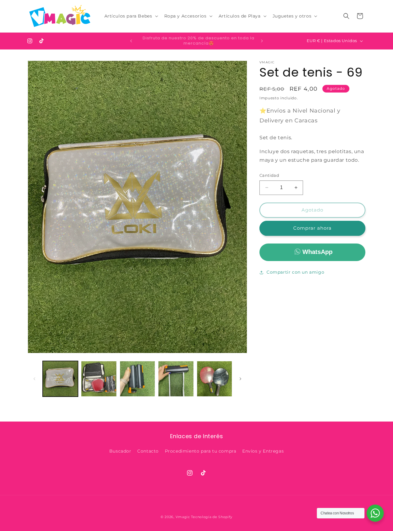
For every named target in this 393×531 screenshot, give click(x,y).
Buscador (120, 451)
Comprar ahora (312, 228)
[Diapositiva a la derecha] (240, 379)
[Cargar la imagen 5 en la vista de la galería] (214, 378)
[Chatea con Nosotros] (375, 513)
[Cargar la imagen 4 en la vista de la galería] (175, 378)
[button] (131, 16)
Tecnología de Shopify (211, 517)
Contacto (148, 451)
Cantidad (269, 175)
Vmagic (183, 517)
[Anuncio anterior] (131, 41)
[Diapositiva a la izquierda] (34, 379)
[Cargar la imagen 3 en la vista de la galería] (137, 378)
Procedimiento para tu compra (200, 451)
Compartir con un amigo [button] (295, 272)
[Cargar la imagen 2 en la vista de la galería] (98, 378)
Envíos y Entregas (263, 451)
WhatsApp (317, 251)
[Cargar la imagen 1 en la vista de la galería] (60, 378)
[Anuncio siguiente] (262, 41)
